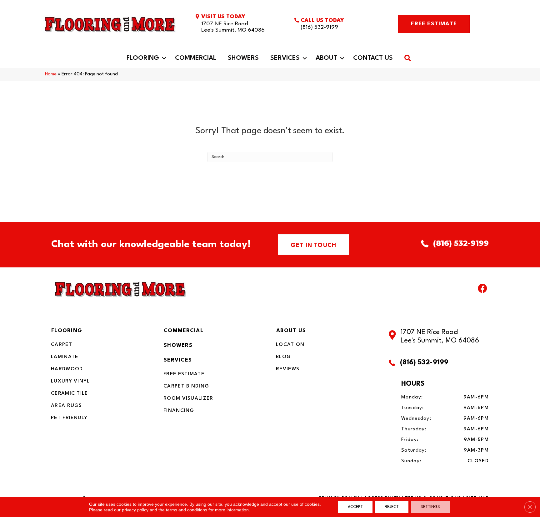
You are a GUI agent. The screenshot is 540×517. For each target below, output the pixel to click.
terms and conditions (186, 509)
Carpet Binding (186, 386)
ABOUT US (291, 330)
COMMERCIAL (183, 330)
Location (290, 344)
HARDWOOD (67, 369)
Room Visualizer (188, 398)
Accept (355, 507)
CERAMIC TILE (69, 393)
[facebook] (482, 290)
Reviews (287, 369)
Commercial (195, 58)
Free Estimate (183, 374)
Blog (283, 356)
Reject (392, 507)
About (326, 58)
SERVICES (178, 360)
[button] (164, 58)
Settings (430, 507)
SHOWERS (178, 345)
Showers (243, 58)
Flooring (143, 58)
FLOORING (66, 330)
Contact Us (373, 58)
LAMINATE (64, 356)
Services (285, 58)
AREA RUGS (66, 405)
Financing (178, 410)
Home (51, 74)
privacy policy (135, 509)
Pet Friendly (69, 417)
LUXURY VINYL (70, 381)
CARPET (61, 344)
